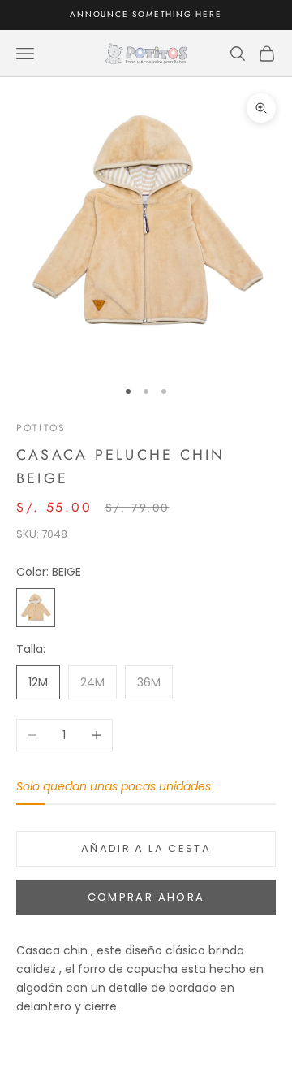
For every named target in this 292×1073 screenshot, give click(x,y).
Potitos (41, 428)
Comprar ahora (146, 897)
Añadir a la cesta (146, 848)
